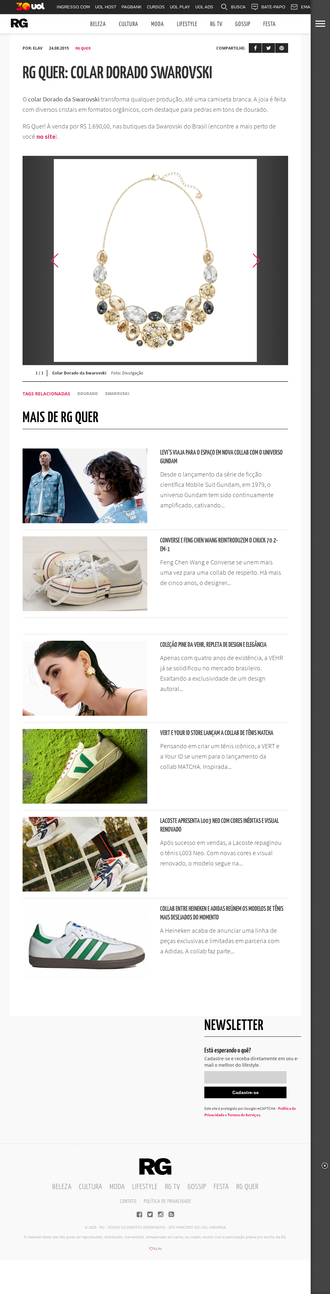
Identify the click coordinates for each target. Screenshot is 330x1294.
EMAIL (307, 7)
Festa (269, 24)
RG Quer (83, 48)
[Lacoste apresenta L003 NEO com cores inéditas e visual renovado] (85, 889)
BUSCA (238, 7)
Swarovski (117, 393)
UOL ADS (204, 7)
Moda (157, 24)
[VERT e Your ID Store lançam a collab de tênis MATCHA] (85, 801)
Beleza (98, 24)
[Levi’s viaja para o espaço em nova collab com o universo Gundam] (85, 521)
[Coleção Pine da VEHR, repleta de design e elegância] (85, 713)
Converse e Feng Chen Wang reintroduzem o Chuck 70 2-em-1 (219, 545)
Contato (128, 1201)
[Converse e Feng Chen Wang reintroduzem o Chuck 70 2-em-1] (85, 609)
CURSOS (156, 7)
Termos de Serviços (244, 1114)
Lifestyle (187, 24)
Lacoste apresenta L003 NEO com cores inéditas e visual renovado (219, 825)
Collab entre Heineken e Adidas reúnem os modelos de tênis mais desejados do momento (221, 913)
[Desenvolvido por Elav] (155, 1251)
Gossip (242, 24)
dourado (87, 393)
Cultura (128, 24)
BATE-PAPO (273, 7)
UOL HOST (105, 7)
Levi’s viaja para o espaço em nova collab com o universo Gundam (221, 457)
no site (45, 136)
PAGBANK (131, 7)
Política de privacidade (167, 1201)
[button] (272, 260)
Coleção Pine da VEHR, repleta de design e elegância (213, 645)
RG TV (216, 24)
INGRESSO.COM (73, 7)
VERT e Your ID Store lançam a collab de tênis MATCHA (216, 733)
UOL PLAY (180, 7)
